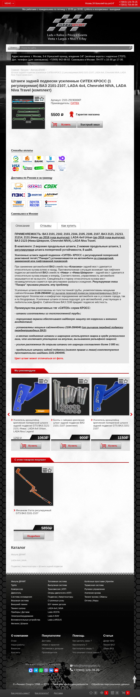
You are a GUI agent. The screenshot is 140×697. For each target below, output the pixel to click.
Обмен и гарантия (50, 645)
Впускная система (20, 600)
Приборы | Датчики (20, 612)
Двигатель (16, 593)
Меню (8, 3)
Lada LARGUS (55, 620)
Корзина (123, 692)
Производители (49, 652)
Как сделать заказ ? (82, 641)
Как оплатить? (42, 693)
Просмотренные (101, 692)
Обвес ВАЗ (108, 648)
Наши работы (18, 645)
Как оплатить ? (80, 645)
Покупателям (51, 635)
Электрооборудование (22, 616)
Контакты (15, 652)
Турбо (14, 585)
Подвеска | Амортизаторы (23, 566)
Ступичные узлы (56, 600)
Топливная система (57, 581)
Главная (15, 70)
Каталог (25, 70)
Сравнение (112, 692)
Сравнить (37, 99)
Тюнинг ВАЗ (109, 645)
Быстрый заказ (90, 124)
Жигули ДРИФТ (38, 70)
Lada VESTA (54, 612)
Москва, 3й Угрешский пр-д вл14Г (99, 3)
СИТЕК (75, 103)
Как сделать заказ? (20, 693)
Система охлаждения (21, 597)
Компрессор (17, 589)
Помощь (78, 635)
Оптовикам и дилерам (52, 648)
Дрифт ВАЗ (108, 641)
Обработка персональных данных (111, 684)
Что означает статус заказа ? (85, 652)
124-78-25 (128, 2)
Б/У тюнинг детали (57, 604)
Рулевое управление (95, 589)
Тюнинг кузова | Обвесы (96, 597)
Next (131, 414)
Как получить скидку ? (83, 648)
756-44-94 (128, 4)
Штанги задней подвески (51, 566)
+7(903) (86, 670)
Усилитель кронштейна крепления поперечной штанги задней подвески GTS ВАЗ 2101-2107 (111, 424)
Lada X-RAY (53, 616)
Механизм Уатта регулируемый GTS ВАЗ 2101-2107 (33, 512)
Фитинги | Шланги (19, 623)
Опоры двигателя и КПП (59, 593)
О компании (19, 635)
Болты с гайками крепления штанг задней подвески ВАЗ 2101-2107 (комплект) (69, 423)
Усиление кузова (93, 593)
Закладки (91, 692)
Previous (9, 414)
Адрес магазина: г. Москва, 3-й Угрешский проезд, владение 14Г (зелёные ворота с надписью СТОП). (69, 56)
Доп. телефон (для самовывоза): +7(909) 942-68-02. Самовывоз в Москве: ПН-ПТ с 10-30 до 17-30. (68, 59)
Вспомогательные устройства (25, 620)
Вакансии (15, 648)
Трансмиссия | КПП (57, 589)
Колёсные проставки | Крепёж (99, 581)
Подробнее (33, 536)
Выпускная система (57, 585)
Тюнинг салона (18, 608)
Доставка (46, 641)
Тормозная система (94, 585)
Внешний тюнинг (19, 604)
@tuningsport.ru (86, 665)
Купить (66, 124)
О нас (14, 641)
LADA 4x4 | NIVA (18, 560)
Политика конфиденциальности (70, 684)
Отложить (42, 99)
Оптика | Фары (92, 600)
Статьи (108, 635)
